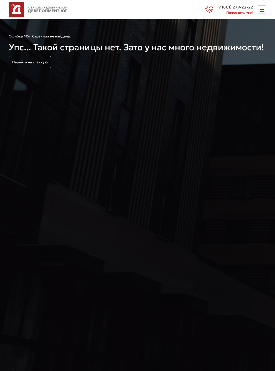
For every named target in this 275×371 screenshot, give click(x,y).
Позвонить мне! (239, 12)
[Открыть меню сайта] (262, 9)
